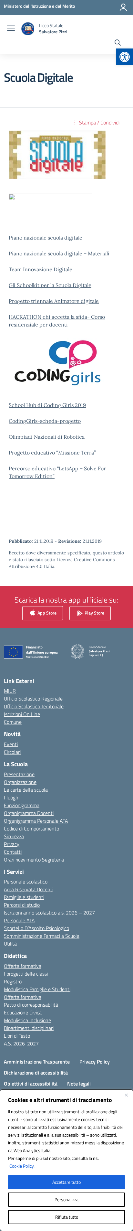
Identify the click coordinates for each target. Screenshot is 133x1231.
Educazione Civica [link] (23, 1012)
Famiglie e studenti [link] (24, 897)
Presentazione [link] (19, 774)
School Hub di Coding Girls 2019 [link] (47, 405)
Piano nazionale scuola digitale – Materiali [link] (59, 253)
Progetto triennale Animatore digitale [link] (54, 301)
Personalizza (66, 1199)
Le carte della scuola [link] (26, 790)
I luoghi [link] (11, 797)
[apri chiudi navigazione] (11, 29)
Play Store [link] (94, 612)
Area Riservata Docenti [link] (28, 889)
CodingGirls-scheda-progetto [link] (45, 421)
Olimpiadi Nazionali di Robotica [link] (47, 437)
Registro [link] (13, 981)
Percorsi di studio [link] (22, 905)
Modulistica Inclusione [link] (27, 1020)
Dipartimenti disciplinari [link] (29, 1028)
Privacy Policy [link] (94, 1061)
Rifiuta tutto (66, 1217)
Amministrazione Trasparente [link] (37, 1061)
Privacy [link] (11, 844)
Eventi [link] (11, 744)
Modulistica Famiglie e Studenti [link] (37, 989)
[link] (124, 56)
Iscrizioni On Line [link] (22, 714)
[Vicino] (126, 1095)
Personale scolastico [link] (25, 881)
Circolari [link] (12, 752)
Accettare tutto (66, 1182)
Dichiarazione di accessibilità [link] (36, 1072)
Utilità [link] (10, 943)
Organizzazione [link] (20, 782)
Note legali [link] (79, 1083)
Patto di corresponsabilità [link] (31, 1005)
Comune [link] (13, 722)
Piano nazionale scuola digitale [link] (45, 237)
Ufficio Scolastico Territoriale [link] (34, 706)
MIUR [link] (10, 691)
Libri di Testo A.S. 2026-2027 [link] (21, 1039)
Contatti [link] (13, 852)
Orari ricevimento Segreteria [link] (34, 859)
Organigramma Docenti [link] (29, 813)
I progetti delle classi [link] (26, 974)
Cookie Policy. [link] (22, 1165)
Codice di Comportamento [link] (31, 828)
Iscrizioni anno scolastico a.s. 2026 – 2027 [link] (49, 912)
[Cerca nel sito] (118, 43)
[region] (66, 1160)
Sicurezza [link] (14, 836)
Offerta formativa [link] (22, 966)
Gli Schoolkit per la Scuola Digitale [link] (50, 285)
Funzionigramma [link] (21, 805)
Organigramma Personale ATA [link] (36, 821)
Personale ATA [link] (19, 920)
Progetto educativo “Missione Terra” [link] (52, 452)
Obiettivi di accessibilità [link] (30, 1083)
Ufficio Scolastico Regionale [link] (33, 698)
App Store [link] (46, 612)
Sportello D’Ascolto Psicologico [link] (36, 928)
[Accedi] (123, 7)
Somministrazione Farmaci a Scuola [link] (41, 936)
